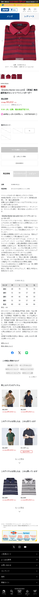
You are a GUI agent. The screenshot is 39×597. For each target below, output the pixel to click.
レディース (29, 16)
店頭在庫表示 (19, 163)
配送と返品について (7, 346)
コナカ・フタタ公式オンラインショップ (11, 524)
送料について (5, 343)
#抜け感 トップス (13, 365)
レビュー (32, 173)
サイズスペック (20, 173)
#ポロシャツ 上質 (28, 373)
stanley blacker (5, 83)
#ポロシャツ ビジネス (27, 369)
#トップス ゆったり (25, 365)
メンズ (10, 16)
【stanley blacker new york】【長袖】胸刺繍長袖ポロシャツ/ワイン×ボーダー (20, 526)
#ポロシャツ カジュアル (13, 373)
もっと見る (19, 459)
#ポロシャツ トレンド (12, 369)
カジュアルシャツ (26, 524)
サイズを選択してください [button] (19, 149)
